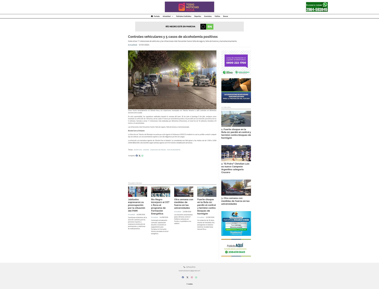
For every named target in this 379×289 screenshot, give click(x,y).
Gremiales (208, 16)
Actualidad (167, 16)
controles (146, 149)
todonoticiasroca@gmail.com (189, 271)
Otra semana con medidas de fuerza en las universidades (183, 203)
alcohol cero (138, 149)
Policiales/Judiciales (183, 16)
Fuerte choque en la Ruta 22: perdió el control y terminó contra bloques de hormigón (206, 206)
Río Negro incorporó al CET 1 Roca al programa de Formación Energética (160, 206)
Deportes (197, 16)
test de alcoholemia (173, 149)
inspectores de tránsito (158, 149)
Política (217, 16)
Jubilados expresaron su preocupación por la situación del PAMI (136, 205)
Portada (157, 16)
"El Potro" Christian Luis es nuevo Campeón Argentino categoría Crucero (235, 167)
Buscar (225, 16)
